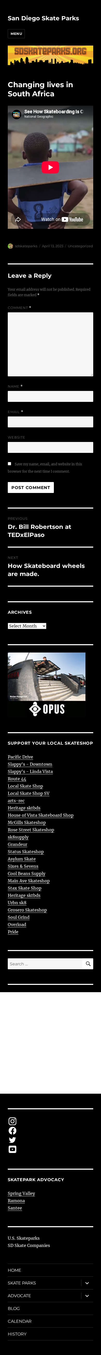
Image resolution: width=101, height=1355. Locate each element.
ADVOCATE (19, 1295)
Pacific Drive (20, 756)
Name (15, 386)
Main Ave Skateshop (29, 880)
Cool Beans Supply (26, 873)
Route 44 (17, 778)
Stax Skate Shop (24, 888)
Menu (16, 33)
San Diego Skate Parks (43, 18)
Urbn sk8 (17, 902)
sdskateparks (26, 246)
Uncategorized (80, 246)
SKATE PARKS (22, 1283)
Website (16, 437)
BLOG (14, 1308)
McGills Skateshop (27, 822)
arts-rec (16, 800)
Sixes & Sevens (23, 866)
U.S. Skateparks (24, 1238)
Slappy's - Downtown (30, 764)
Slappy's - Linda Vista (30, 771)
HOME (14, 1270)
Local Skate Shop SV (28, 793)
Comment (19, 308)
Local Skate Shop (25, 786)
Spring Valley (21, 1193)
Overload (17, 924)
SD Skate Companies (29, 1245)
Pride (13, 931)
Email (15, 412)
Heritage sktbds (24, 808)
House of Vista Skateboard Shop (41, 815)
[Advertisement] (50, 1043)
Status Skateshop (26, 851)
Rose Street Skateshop (31, 829)
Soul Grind (19, 917)
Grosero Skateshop (27, 910)
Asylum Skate (22, 859)
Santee (15, 1208)
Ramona (16, 1200)
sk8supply (18, 837)
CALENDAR (20, 1321)
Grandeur (17, 844)
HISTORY (17, 1334)
